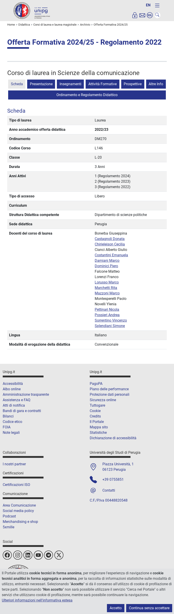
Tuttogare (97, 405)
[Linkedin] (27, 555)
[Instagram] (17, 555)
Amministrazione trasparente (26, 394)
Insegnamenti (70, 84)
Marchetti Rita (106, 288)
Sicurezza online (103, 400)
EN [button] (148, 5)
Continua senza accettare (149, 608)
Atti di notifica (14, 405)
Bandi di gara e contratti (22, 411)
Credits (95, 416)
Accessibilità (13, 383)
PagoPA (96, 383)
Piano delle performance (109, 389)
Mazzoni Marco (107, 293)
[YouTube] (38, 555)
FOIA (6, 427)
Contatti (108, 490)
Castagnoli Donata (110, 239)
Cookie (95, 411)
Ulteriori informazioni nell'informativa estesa (37, 600)
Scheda (17, 84)
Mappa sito (99, 427)
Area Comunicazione (19, 505)
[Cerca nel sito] (157, 15)
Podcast (9, 516)
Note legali (11, 432)
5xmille (8, 527)
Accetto (116, 608)
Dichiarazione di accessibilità (113, 438)
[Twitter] (58, 555)
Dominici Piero (106, 266)
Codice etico (12, 422)
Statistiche (98, 432)
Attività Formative (102, 84)
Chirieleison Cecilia (110, 244)
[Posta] (142, 15)
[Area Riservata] (135, 15)
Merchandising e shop (20, 521)
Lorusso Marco (107, 282)
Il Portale (97, 422)
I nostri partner (14, 464)
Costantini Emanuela (111, 255)
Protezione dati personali (109, 394)
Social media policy (18, 511)
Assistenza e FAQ (16, 400)
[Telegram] (48, 555)
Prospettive (133, 84)
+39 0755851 (113, 479)
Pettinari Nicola (107, 309)
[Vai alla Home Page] (32, 10)
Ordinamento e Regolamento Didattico (87, 95)
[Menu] (157, 5)
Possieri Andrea (107, 315)
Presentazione (41, 84)
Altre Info (156, 84)
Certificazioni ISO (16, 485)
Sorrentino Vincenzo (111, 320)
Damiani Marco (107, 260)
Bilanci (8, 416)
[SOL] (150, 15)
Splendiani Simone (110, 326)
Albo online (12, 389)
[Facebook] (7, 555)
